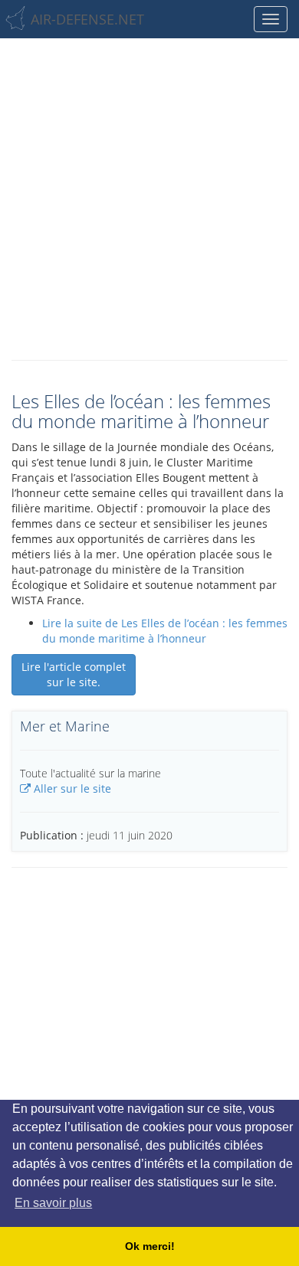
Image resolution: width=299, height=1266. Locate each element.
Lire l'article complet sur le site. (73, 674)
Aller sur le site (71, 788)
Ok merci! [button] (150, 1246)
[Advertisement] (149, 195)
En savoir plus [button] (53, 1202)
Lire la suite (165, 631)
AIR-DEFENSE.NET (87, 19)
